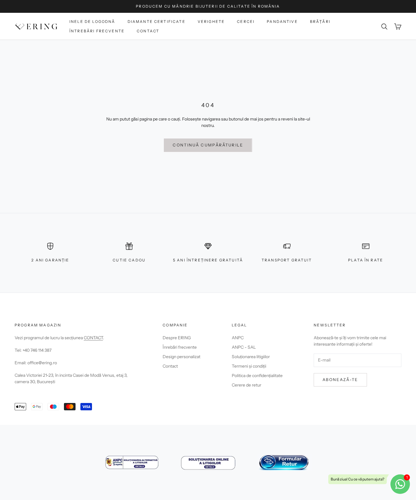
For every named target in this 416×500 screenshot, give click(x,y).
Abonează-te (340, 379)
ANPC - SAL (244, 347)
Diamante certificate (156, 21)
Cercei (246, 21)
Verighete (211, 21)
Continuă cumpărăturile (208, 144)
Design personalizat (181, 356)
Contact (148, 31)
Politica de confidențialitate (257, 375)
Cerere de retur (246, 385)
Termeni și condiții (249, 366)
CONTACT (93, 337)
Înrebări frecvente (180, 347)
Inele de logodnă (92, 21)
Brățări (320, 21)
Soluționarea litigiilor (251, 356)
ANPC (238, 337)
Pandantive (282, 21)
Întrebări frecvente (97, 31)
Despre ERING (177, 337)
